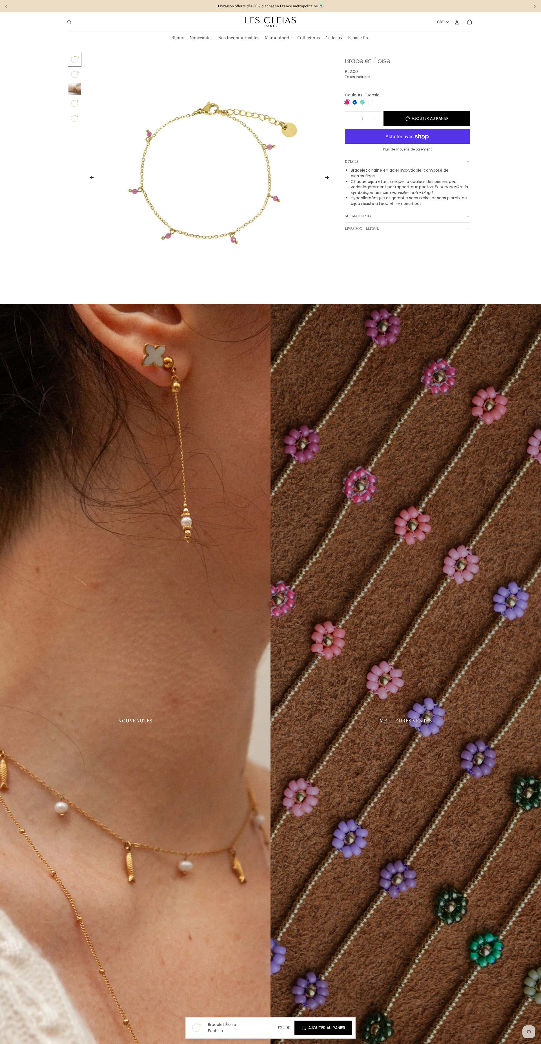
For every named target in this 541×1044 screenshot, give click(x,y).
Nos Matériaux (358, 216)
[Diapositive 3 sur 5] (74, 89)
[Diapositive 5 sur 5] (74, 118)
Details (351, 162)
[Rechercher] (69, 22)
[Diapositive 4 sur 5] (74, 104)
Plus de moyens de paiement (407, 149)
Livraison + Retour (362, 229)
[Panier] (469, 22)
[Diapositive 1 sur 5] (74, 60)
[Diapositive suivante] (535, 6)
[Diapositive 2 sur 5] (74, 74)
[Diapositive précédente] (6, 6)
